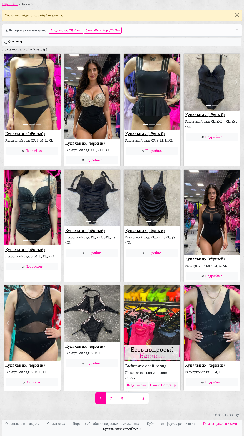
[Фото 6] (228, 250)
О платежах (56, 423)
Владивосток (137, 385)
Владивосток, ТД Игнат (66, 30)
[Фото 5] (221, 250)
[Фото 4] (215, 250)
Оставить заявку (226, 414)
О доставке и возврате (22, 423)
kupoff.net (10, 4)
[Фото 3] (38, 125)
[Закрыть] (237, 15)
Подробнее (34, 150)
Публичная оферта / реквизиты (171, 423)
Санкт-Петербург (163, 385)
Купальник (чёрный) (25, 134)
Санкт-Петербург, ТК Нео (103, 30)
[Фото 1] (25, 125)
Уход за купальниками (220, 423)
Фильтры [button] (15, 41)
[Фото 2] (32, 125)
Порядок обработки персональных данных (106, 423)
